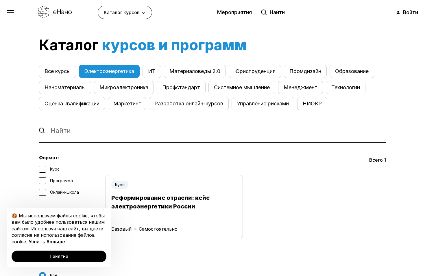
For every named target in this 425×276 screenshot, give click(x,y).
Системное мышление (242, 87)
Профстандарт (181, 87)
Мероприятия (234, 12)
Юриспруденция (255, 71)
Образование (352, 71)
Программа (61, 180)
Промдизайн (305, 71)
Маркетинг (127, 103)
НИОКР (312, 103)
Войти (410, 12)
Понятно (59, 256)
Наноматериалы (65, 87)
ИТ (152, 71)
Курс (54, 169)
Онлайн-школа (64, 192)
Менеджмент (300, 87)
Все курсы (58, 71)
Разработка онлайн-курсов (188, 103)
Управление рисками (263, 103)
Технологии (345, 87)
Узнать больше (47, 242)
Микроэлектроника (123, 87)
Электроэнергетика (109, 71)
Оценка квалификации (72, 103)
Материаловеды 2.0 (194, 71)
